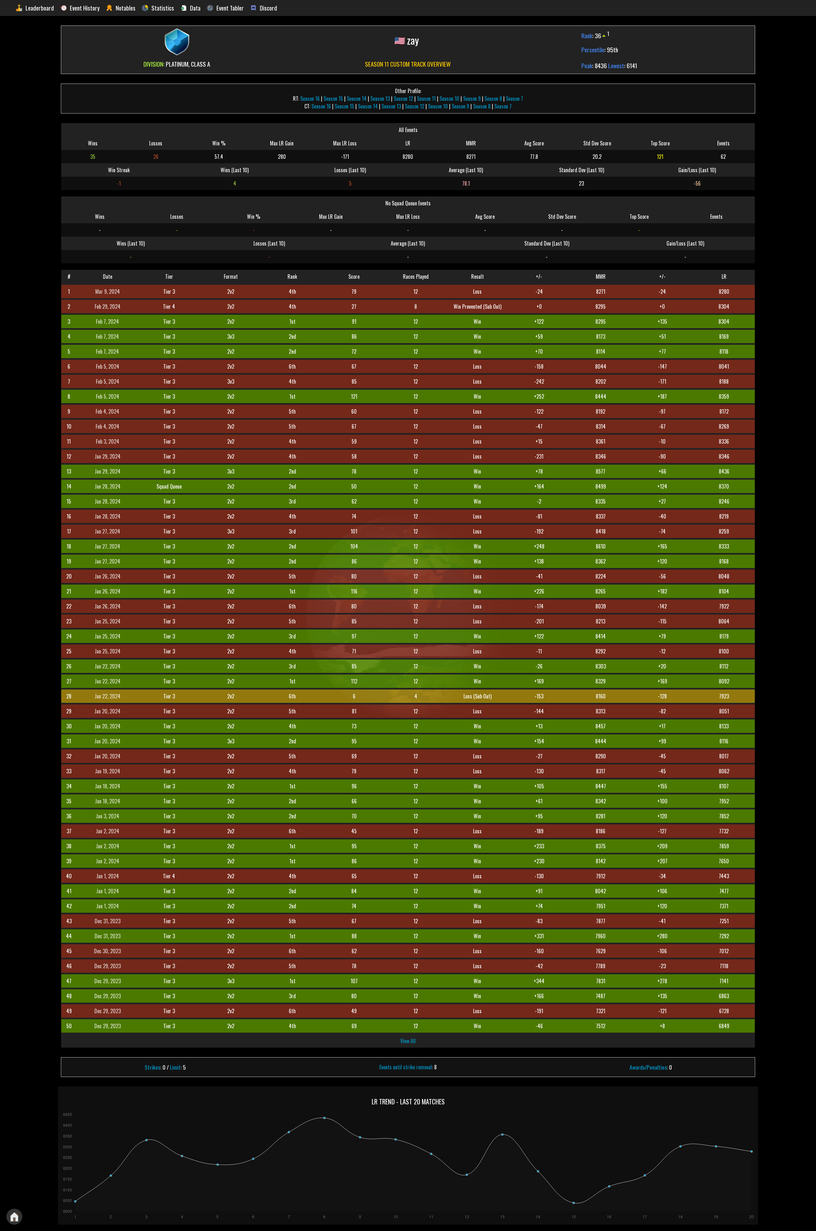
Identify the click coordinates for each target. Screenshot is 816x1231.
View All (408, 1041)
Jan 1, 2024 (107, 876)
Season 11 (426, 98)
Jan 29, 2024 (107, 456)
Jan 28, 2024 (107, 486)
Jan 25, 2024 (107, 621)
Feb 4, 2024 (107, 411)
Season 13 (380, 98)
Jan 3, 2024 (107, 816)
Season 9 (472, 98)
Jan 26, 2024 (107, 576)
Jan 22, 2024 (107, 666)
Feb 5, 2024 (107, 366)
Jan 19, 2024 (107, 771)
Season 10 (449, 98)
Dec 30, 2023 (107, 951)
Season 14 (357, 98)
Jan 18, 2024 (107, 786)
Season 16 (310, 98)
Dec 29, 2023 (107, 966)
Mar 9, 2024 (107, 291)
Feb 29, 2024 (107, 306)
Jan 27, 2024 (107, 531)
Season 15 (333, 98)
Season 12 (403, 98)
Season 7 (514, 98)
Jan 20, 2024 (107, 711)
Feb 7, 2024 (107, 321)
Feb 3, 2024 (107, 441)
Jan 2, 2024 (107, 831)
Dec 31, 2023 (107, 921)
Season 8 (493, 98)
